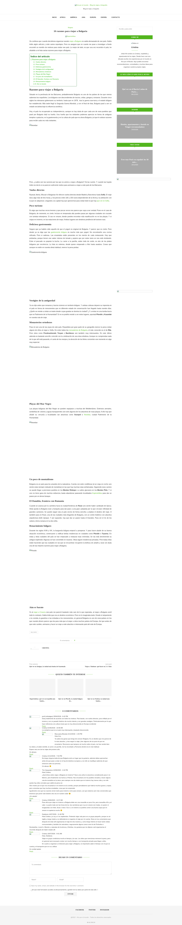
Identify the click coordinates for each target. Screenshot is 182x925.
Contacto (115, 17)
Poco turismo (40, 64)
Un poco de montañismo (44, 76)
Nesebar (87, 415)
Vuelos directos (41, 62)
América (73, 17)
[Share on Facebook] (77, 640)
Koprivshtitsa (97, 493)
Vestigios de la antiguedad (44, 69)
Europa (93, 17)
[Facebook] (123, 17)
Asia (83, 17)
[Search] (129, 17)
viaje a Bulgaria (75, 41)
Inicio (54, 17)
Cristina (45, 648)
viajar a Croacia (39, 612)
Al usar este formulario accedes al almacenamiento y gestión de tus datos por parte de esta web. (65, 890)
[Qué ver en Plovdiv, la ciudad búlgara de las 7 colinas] (71, 687)
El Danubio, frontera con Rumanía (47, 79)
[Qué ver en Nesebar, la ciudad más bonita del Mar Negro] (99, 687)
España (104, 17)
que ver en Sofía (103, 201)
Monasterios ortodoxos (43, 72)
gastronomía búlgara (59, 232)
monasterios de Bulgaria (78, 330)
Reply (44, 726)
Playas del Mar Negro (43, 74)
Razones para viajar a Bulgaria (43, 59)
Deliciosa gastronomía (43, 67)
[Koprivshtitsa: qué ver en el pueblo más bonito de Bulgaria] (42, 687)
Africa (62, 17)
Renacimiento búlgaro (43, 81)
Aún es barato (41, 84)
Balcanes (34, 632)
